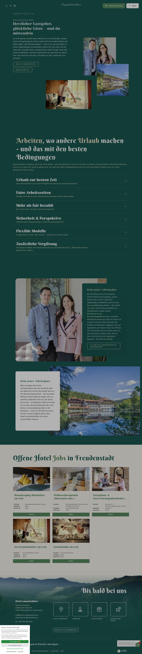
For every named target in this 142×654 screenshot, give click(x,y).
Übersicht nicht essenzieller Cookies (15, 648)
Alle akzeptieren (14, 641)
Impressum (20, 651)
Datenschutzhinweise (11, 651)
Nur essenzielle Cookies (15, 645)
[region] (15, 634)
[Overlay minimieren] (27, 627)
